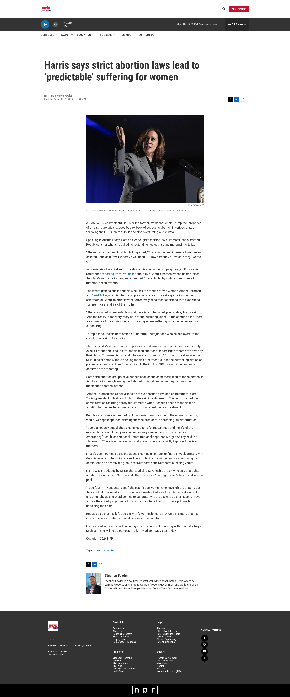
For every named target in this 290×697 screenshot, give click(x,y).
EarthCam (118, 671)
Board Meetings (121, 636)
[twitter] (204, 658)
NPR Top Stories (105, 550)
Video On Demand (122, 658)
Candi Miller (99, 295)
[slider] (60, 24)
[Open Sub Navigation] (56, 35)
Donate (240, 9)
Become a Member (167, 658)
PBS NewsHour (121, 663)
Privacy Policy (164, 636)
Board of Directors (122, 634)
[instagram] (204, 644)
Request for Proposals (124, 642)
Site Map (161, 668)
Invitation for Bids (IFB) (169, 671)
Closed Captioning (166, 639)
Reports (161, 628)
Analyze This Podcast (124, 668)
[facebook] (204, 638)
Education (84, 35)
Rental (160, 666)
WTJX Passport (165, 660)
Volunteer (162, 663)
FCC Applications (166, 642)
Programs (105, 35)
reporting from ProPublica (119, 274)
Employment (119, 639)
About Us (118, 631)
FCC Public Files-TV (167, 631)
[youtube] (204, 651)
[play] (45, 24)
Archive (117, 660)
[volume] (55, 24)
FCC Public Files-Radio (168, 634)
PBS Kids (125, 35)
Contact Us (118, 628)
